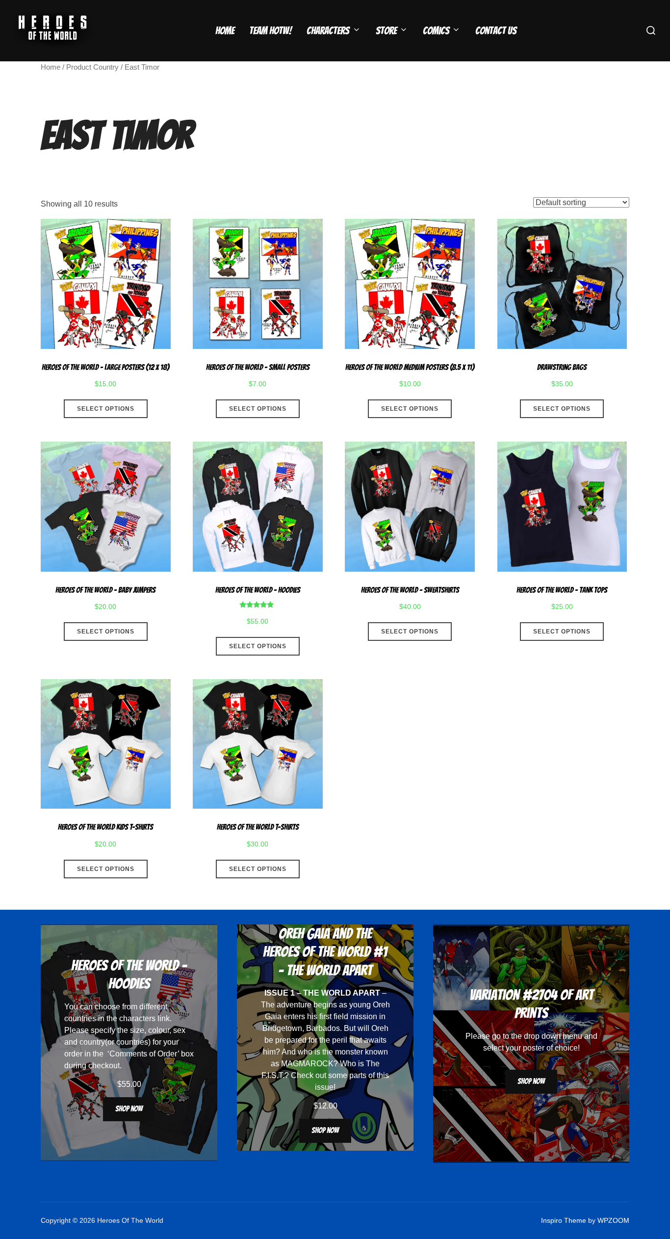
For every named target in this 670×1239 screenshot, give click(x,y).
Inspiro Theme (563, 1220)
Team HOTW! (270, 30)
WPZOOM (613, 1220)
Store (386, 30)
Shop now (129, 1109)
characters (137, 1018)
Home (224, 30)
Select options (105, 408)
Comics (436, 30)
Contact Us (495, 30)
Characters (328, 30)
